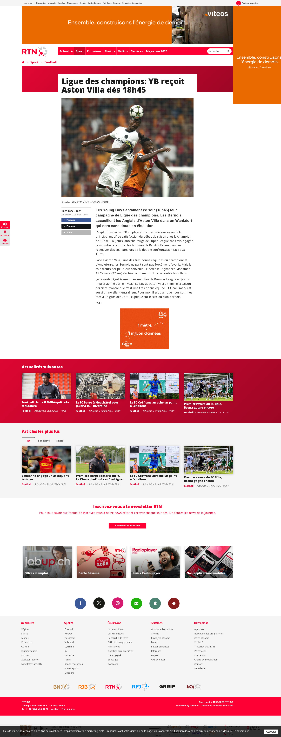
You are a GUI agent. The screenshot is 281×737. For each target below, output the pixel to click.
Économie (26, 642)
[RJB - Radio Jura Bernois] (87, 686)
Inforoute (52, 3)
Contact (198, 664)
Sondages (113, 659)
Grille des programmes (120, 642)
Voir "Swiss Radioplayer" (100, 562)
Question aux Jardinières (120, 651)
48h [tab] (28, 440)
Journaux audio (29, 651)
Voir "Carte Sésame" (46, 562)
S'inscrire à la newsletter (127, 525)
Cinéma (155, 633)
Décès (83, 3)
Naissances (72, 3)
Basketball (70, 638)
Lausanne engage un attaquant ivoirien (45, 477)
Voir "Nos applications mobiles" (154, 562)
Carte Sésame (94, 3)
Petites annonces (160, 646)
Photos (109, 51)
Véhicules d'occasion (132, 3)
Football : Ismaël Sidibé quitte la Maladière (45, 404)
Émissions (94, 51)
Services (137, 51)
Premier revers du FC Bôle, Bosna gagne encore (203, 405)
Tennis (68, 659)
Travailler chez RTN (204, 646)
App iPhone (155, 603)
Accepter (271, 731)
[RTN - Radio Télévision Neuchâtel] (114, 686)
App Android (174, 603)
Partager (70, 220)
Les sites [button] (27, 3)
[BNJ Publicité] (60, 686)
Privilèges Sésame (111, 3)
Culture (25, 646)
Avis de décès (158, 659)
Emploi (154, 655)
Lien (69, 232)
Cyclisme (69, 646)
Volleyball (69, 642)
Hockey (68, 633)
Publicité (198, 642)
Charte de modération (206, 659)
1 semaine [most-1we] (44, 440)
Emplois (61, 3)
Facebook (80, 603)
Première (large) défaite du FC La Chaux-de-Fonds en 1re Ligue (99, 477)
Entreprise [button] (41, 3)
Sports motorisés (74, 664)
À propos (199, 629)
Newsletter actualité (31, 664)
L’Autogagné (114, 655)
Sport (80, 51)
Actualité (66, 51)
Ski (66, 651)
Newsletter (200, 668)
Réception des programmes (209, 633)
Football (50, 62)
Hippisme (69, 655)
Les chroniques (116, 633)
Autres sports (72, 668)
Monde (25, 638)
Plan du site (68, 709)
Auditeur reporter (30, 659)
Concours (113, 664)
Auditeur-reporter (250, 3)
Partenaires (200, 651)
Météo (154, 642)
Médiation (199, 655)
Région (25, 629)
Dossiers (26, 655)
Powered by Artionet (187, 705)
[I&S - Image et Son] (194, 686)
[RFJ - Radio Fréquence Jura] (140, 686)
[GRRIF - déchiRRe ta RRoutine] (167, 686)
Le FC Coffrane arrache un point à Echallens (153, 404)
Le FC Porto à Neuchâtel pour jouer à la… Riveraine (97, 404)
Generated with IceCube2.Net (217, 705)
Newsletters (136, 603)
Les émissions (115, 629)
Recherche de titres (118, 638)
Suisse (24, 633)
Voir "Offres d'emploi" (208, 562)
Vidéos (123, 51)
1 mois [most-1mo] (59, 440)
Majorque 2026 (156, 51)
